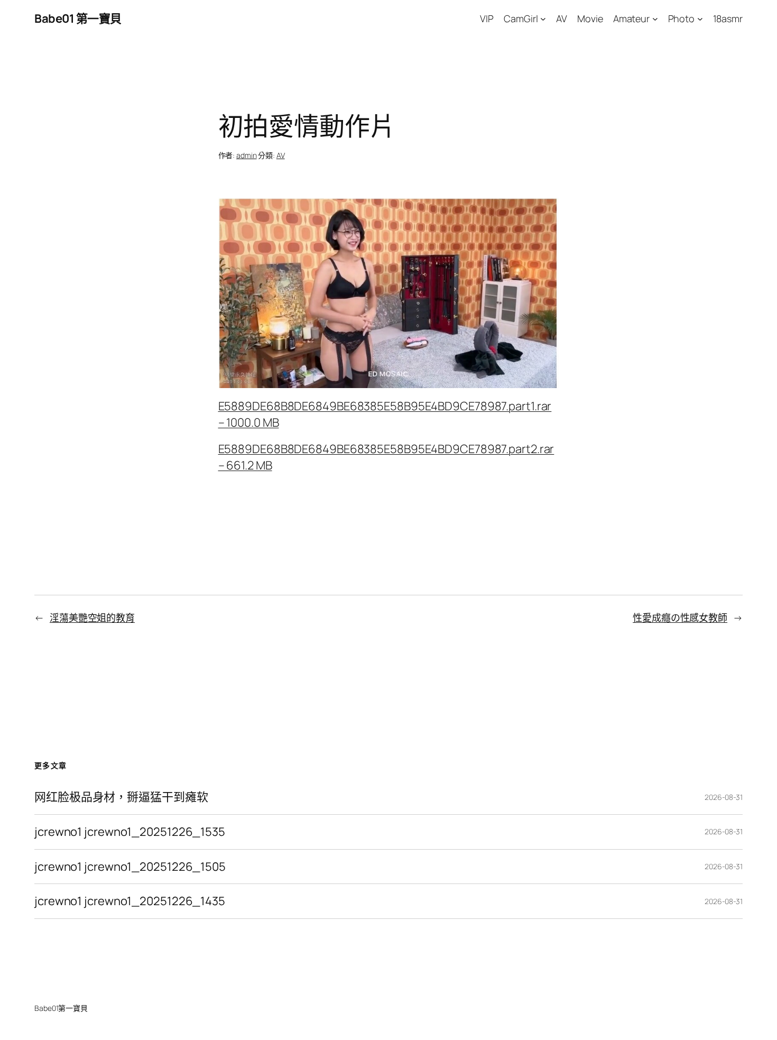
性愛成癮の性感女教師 (680, 617)
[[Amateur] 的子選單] (655, 19)
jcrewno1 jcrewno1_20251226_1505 (130, 866)
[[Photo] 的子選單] (700, 19)
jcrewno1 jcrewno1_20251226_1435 (129, 901)
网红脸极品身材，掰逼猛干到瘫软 (121, 797)
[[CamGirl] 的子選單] (543, 19)
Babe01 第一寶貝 (78, 18)
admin (246, 155)
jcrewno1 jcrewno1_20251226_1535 (129, 832)
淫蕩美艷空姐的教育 (92, 617)
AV (280, 155)
